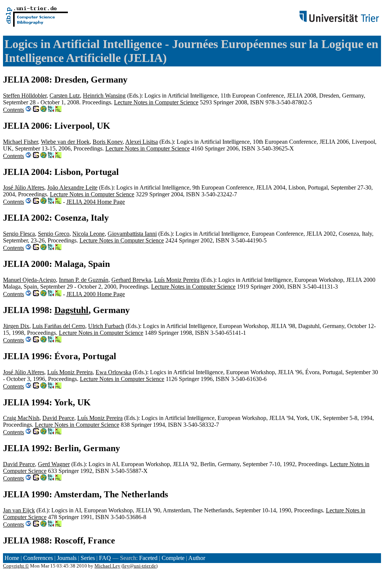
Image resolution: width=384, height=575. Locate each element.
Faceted (148, 558)
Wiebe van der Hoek (65, 141)
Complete (173, 558)
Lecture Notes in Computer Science (156, 102)
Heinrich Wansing (104, 95)
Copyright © (16, 566)
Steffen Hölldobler (24, 95)
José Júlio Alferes (23, 187)
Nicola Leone (88, 233)
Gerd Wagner (54, 464)
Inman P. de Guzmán (83, 280)
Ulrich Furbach (106, 326)
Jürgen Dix (16, 326)
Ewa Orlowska (113, 372)
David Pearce (58, 418)
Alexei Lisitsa (141, 141)
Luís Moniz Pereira (177, 280)
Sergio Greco (53, 233)
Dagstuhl (71, 310)
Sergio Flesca (19, 233)
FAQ (105, 558)
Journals (66, 558)
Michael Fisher (20, 141)
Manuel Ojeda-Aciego (29, 280)
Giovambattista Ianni (132, 233)
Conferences (38, 558)
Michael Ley (107, 566)
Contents (13, 110)
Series (88, 558)
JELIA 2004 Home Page (95, 202)
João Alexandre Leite (72, 187)
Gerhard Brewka (131, 280)
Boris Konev (108, 141)
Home (11, 558)
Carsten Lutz (65, 95)
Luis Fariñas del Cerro (58, 326)
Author (196, 558)
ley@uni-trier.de (139, 566)
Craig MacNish (21, 418)
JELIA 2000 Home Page (95, 294)
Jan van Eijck (19, 510)
